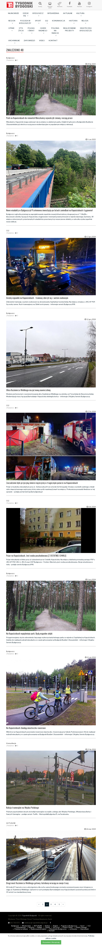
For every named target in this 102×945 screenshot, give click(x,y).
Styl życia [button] (21, 29)
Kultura (47, 926)
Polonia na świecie (21, 929)
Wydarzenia (53, 13)
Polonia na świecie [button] (55, 30)
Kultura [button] (80, 13)
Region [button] (11, 21)
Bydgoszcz (15, 926)
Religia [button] (84, 21)
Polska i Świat (68, 927)
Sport (82, 926)
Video (42, 40)
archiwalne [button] (14, 40)
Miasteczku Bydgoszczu (86, 29)
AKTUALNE (67, 13)
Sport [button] (38, 21)
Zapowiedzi (29, 40)
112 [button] (46, 21)
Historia (31, 927)
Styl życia (56, 927)
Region (55, 926)
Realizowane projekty (69, 29)
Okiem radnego (81, 927)
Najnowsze (13, 13)
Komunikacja (58, 21)
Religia (39, 927)
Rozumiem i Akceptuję (51, 942)
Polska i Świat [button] (31, 29)
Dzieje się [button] (26, 14)
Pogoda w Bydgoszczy (25, 22)
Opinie (47, 927)
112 (88, 926)
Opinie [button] (11, 28)
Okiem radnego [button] (43, 29)
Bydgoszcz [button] (38, 13)
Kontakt (53, 40)
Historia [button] (73, 21)
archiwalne (73, 929)
